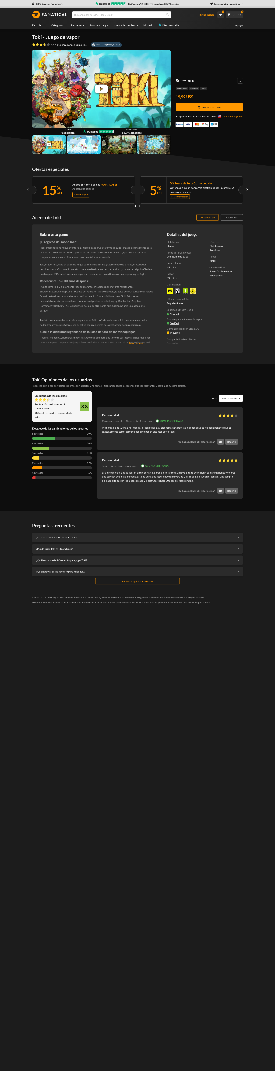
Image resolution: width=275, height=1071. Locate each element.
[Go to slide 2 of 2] (139, 206)
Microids (171, 277)
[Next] (247, 189)
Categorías (57, 25)
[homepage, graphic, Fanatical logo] (49, 15)
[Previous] (28, 189)
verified (174, 313)
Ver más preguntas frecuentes (137, 581)
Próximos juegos (99, 25)
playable (175, 332)
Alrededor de (207, 217)
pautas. (182, 385)
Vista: (214, 398)
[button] (47, 4)
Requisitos (232, 217)
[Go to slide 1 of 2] (136, 206)
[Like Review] (220, 442)
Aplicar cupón (81, 194)
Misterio (148, 25)
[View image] (49, 144)
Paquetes (76, 25)
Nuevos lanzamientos (126, 25)
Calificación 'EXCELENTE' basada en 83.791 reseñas (153, 4)
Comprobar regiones (232, 116)
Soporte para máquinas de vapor (184, 319)
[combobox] (137, 14)
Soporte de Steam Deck (179, 309)
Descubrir (38, 25)
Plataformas (182, 88)
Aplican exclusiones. (83, 188)
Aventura (194, 88)
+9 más (179, 303)
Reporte (231, 441)
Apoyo (239, 25)
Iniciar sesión (206, 14)
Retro (203, 88)
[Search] (167, 14)
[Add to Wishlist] (240, 81)
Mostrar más (136, 343)
